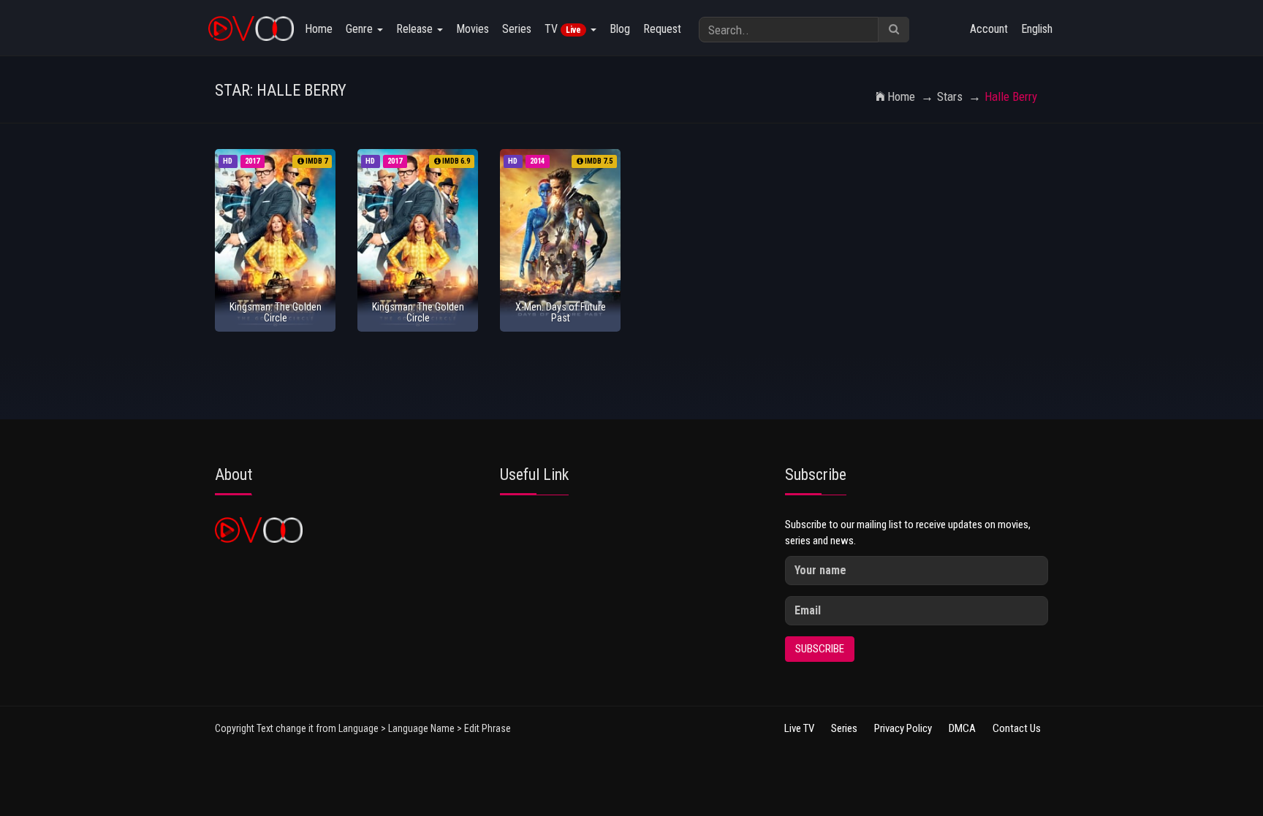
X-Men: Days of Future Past (560, 312)
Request (662, 29)
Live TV (799, 728)
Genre (361, 29)
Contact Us (1017, 728)
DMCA (962, 728)
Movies (472, 29)
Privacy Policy (903, 728)
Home (319, 29)
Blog (620, 29)
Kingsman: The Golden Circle (276, 312)
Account (989, 29)
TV (563, 29)
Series (516, 29)
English (1036, 29)
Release (416, 29)
